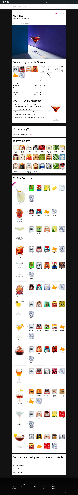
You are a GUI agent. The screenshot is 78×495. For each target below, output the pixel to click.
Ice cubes (15, 94)
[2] (56, 13)
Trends (28, 2)
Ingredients (47, 2)
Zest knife (42, 94)
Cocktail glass (43, 83)
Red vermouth (16, 85)
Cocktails (41, 2)
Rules (34, 484)
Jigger (41, 90)
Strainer (42, 87)
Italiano (53, 488)
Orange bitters (16, 90)
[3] (58, 13)
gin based (21, 18)
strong (14, 18)
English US (45, 488)
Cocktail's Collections (24, 484)
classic (25, 18)
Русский (53, 486)
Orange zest (15, 92)
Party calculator (23, 482)
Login (74, 2)
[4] (59, 13)
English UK (45, 482)
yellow (28, 18)
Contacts (34, 486)
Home (14, 13)
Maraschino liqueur (17, 87)
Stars (21, 486)
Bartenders (34, 2)
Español (44, 486)
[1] (55, 13)
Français (53, 482)
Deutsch (44, 484)
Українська (54, 484)
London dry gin (16, 83)
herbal (17, 18)
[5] (61, 13)
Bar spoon (42, 92)
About (34, 482)
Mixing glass (43, 85)
